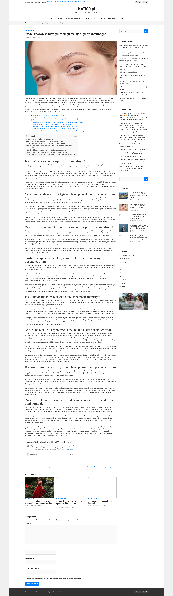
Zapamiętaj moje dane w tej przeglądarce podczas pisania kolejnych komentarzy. (53, 579)
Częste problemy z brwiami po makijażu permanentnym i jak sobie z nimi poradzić (61, 131)
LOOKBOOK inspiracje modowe (112, 18)
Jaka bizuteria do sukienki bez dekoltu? (100, 502)
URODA (59, 18)
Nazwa (27, 549)
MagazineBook (51, 592)
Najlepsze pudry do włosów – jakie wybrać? (101, 467)
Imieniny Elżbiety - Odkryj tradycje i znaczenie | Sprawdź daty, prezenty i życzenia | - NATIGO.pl (132, 137)
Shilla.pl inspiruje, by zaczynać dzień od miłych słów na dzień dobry (138, 237)
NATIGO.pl (86, 8)
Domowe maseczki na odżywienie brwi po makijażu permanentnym (56, 128)
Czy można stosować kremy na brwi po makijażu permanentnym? (55, 120)
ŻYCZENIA (123, 287)
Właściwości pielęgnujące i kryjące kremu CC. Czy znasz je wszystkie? (138, 205)
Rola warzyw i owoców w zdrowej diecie (39, 467)
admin (40, 37)
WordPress (36, 592)
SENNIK (122, 276)
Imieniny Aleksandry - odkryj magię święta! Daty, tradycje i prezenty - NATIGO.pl (131, 125)
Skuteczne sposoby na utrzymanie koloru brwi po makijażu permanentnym (58, 122)
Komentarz (29, 523)
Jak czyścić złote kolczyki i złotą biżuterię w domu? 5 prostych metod (138, 216)
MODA (52, 18)
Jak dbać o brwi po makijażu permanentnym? (48, 115)
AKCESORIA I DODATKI (72, 18)
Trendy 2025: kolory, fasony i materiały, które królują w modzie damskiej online (70, 2)
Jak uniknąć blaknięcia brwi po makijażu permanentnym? (52, 124)
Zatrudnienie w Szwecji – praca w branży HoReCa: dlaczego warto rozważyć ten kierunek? (133, 47)
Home (26, 23)
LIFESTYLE (86, 18)
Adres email (29, 558)
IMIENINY (123, 262)
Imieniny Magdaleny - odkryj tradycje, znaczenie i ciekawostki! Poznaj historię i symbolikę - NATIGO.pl (133, 162)
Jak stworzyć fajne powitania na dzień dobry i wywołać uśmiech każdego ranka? (133, 117)
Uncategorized (30, 30)
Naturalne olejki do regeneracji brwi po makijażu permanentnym (55, 126)
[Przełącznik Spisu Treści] (74, 136)
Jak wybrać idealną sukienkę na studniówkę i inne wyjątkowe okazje (39, 502)
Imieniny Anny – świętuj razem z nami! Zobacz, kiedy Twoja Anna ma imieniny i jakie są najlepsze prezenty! (133, 129)
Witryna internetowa (32, 568)
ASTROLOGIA (124, 259)
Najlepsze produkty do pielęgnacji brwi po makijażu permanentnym (56, 118)
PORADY (95, 18)
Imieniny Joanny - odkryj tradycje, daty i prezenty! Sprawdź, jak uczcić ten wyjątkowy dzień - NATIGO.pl (133, 152)
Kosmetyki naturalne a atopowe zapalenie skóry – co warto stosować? (69, 503)
